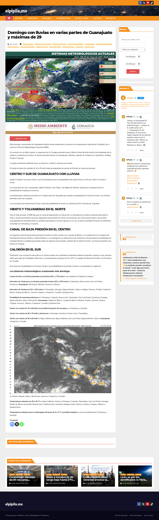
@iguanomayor (133, 176)
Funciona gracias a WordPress (15, 515)
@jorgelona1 (132, 183)
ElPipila (129, 117)
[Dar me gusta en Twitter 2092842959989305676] (137, 212)
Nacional (47, 18)
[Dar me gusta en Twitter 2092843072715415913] (137, 189)
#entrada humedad (27, 47)
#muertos (79, 47)
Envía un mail (148, 515)
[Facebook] (12, 424)
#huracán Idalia (55, 47)
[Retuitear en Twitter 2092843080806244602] (132, 150)
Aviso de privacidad (121, 515)
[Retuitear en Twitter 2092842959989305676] (132, 212)
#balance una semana (43, 44)
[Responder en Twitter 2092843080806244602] (128, 150)
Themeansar (45, 515)
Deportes (111, 18)
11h (137, 117)
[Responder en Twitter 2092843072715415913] (128, 189)
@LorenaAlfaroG (133, 178)
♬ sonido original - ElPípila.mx (135, 278)
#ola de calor (89, 47)
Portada (27, 474)
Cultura (97, 18)
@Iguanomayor (133, 207)
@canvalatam (132, 181)
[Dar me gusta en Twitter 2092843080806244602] (137, 150)
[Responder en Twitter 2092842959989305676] (128, 212)
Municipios (32, 18)
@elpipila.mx (131, 237)
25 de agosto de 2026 (19, 483)
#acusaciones (28, 44)
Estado (19, 18)
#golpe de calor (42, 47)
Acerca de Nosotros (135, 515)
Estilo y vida (81, 18)
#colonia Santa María (75, 44)
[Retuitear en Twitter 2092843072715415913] (132, 189)
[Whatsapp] (21, 424)
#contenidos (90, 44)
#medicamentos (68, 47)
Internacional (63, 18)
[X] (17, 424)
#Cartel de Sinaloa (59, 44)
